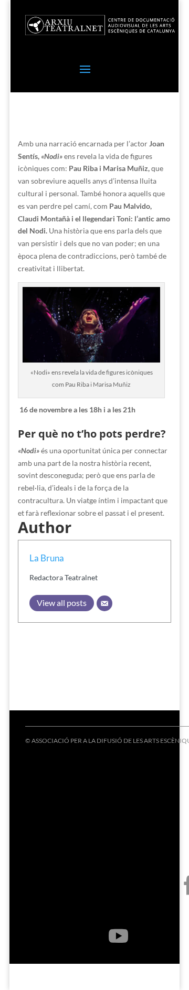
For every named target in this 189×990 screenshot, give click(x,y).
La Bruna (46, 557)
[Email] (104, 603)
